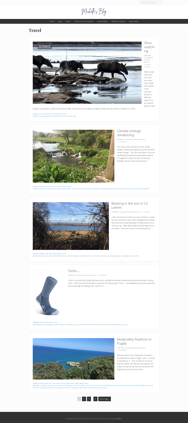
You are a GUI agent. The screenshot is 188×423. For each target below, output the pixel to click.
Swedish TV (57, 116)
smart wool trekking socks (115, 325)
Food (53, 383)
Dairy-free (48, 383)
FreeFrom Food (61, 383)
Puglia (44, 388)
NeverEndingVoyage (141, 385)
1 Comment (146, 212)
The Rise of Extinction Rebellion (139, 189)
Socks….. (74, 271)
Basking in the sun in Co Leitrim (130, 205)
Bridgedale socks (40, 325)
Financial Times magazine (100, 189)
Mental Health (57, 114)
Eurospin (51, 385)
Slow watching (149, 47)
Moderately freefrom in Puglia (134, 341)
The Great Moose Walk (69, 116)
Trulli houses (75, 388)
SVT (52, 116)
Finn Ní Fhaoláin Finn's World (61, 256)
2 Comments (122, 142)
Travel (64, 114)
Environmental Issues (46, 114)
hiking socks (103, 325)
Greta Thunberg (123, 189)
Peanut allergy (79, 383)
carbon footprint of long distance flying (47, 189)
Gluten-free (70, 383)
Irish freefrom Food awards (104, 256)
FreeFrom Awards (50, 254)
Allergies (41, 254)
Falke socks (73, 325)
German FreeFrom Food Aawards (88, 325)
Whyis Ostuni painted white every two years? (94, 388)
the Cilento (66, 388)
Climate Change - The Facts (69, 189)
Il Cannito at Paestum (91, 385)
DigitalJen (119, 419)
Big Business (43, 186)
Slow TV (37, 116)
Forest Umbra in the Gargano (63, 385)
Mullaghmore (118, 256)
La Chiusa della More (105, 385)
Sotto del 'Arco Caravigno (54, 388)
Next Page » (104, 399)
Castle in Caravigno (41, 385)
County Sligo (48, 256)
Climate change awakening (129, 133)
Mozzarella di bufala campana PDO (124, 385)
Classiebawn (39, 256)
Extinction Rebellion (84, 189)
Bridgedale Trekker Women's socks (58, 325)
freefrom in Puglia (79, 385)
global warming (113, 189)
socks (126, 325)
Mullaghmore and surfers (131, 256)
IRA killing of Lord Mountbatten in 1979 (83, 256)
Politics (64, 186)
